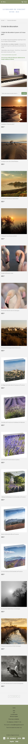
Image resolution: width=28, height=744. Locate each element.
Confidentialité (14, 714)
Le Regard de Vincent (14, 735)
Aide (14, 710)
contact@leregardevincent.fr (17, 724)
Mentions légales (14, 716)
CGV (14, 712)
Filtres (24, 93)
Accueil (2, 20)
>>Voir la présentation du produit (9, 54)
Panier (25, 1)
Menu (4, 1)
